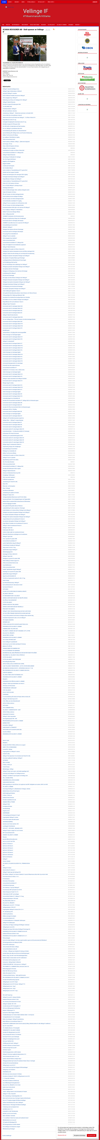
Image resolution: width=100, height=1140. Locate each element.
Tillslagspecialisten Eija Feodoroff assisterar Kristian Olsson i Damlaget (19, 1060)
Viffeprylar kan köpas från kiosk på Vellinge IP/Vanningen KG (16, 929)
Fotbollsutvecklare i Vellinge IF (9, 108)
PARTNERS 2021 (6, 622)
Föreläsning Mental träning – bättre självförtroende (14, 975)
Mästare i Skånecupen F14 (9, 1010)
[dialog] (77, 1131)
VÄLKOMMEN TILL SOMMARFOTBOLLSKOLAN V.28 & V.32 (16, 966)
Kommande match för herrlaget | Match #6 (12, 426)
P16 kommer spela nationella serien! (11, 819)
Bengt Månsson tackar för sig (9, 119)
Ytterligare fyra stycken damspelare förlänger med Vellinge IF (16, 282)
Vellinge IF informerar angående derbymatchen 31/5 (14, 1054)
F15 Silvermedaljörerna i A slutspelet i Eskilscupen (14, 920)
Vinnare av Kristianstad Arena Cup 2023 (11, 472)
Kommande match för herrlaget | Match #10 (12, 396)
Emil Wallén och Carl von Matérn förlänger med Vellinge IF (16, 299)
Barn (23, 2)
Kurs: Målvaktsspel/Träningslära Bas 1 (11, 1082)
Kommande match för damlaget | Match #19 (13, 323)
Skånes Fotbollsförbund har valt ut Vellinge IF (13, 1102)
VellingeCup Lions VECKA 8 (9, 1069)
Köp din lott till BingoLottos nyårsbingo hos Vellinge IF (15, 264)
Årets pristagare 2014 (7, 1089)
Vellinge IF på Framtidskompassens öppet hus (13, 418)
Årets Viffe (5, 483)
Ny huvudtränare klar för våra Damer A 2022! (12, 584)
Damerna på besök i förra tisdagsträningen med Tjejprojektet (16, 499)
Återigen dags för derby (8, 383)
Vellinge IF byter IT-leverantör (9, 304)
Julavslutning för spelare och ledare (11, 492)
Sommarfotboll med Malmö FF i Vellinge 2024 (13, 242)
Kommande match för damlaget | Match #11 (13, 380)
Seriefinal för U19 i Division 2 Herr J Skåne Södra (13, 369)
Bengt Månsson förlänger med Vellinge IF (12, 179)
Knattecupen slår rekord (8, 530)
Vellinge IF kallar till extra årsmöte (10, 315)
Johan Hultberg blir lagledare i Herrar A (11, 290)
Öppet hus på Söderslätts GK (9, 576)
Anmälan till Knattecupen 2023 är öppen (12, 468)
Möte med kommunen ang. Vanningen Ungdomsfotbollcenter (16, 1098)
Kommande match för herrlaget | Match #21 (12, 312)
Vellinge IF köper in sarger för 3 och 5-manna (13, 830)
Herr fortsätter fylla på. (8, 168)
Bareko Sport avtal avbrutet (9, 1087)
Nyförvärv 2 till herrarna (8, 854)
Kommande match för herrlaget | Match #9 (12, 404)
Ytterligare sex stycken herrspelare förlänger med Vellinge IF (16, 512)
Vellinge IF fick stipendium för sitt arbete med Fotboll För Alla (16, 755)
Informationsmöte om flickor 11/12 (11, 876)
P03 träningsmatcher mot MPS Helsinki (11, 1124)
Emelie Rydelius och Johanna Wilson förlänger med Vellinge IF (17, 510)
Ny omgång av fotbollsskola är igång (11, 137)
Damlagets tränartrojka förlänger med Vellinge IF (14, 176)
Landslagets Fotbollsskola (9, 826)
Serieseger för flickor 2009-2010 (10, 554)
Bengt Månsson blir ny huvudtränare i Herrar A (13, 301)
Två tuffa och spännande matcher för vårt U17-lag (14, 578)
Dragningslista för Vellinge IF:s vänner (11, 751)
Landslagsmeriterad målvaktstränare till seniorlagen (14, 260)
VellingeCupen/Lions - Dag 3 (9, 986)
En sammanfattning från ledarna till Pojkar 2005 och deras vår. (16, 696)
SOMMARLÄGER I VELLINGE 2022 (10, 628)
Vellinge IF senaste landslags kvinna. (11, 89)
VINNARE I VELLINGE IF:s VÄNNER (10, 834)
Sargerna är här (6, 810)
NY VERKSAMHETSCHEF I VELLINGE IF (11, 595)
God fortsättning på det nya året (10, 262)
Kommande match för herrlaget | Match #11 (12, 389)
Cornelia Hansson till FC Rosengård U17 (12, 1006)
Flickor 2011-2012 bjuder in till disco (11, 183)
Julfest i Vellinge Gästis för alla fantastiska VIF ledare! (15, 1091)
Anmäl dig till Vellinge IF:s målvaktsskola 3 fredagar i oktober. (16, 788)
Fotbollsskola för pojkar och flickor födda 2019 (13, 249)
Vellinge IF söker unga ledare (9, 716)
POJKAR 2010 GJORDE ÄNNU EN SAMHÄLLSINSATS (14, 591)
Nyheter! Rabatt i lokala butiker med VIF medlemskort (15, 957)
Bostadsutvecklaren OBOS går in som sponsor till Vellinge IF (16, 207)
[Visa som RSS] (53, 29)
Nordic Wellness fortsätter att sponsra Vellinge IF (14, 95)
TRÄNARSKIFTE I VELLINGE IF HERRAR (11, 1030)
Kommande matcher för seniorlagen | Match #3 (13, 440)
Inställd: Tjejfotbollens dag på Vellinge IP (12, 569)
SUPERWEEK (5, 694)
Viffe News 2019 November (9, 685)
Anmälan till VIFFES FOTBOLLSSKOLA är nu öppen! (14, 745)
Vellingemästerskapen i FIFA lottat (10, 898)
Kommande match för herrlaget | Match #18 (12, 339)
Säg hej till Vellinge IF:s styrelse (10, 93)
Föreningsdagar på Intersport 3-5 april (11, 815)
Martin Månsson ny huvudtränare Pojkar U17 (12, 1021)
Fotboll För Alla (6, 753)
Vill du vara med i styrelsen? (9, 477)
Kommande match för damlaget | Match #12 (13, 374)
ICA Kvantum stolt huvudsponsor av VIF (11, 959)
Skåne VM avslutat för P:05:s (9, 973)
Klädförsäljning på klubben (9, 793)
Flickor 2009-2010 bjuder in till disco (11, 146)
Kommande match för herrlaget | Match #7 (12, 422)
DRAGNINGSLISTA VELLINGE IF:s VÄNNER (12, 626)
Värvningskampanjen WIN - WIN (10, 718)
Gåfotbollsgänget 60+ (8, 551)
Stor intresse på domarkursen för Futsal (12, 1001)
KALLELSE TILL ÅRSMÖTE (8, 633)
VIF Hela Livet (41, 2)
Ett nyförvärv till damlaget (8, 275)
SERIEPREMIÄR (6, 813)
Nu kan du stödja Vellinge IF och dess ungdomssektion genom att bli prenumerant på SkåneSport (25, 940)
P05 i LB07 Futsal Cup (7, 995)
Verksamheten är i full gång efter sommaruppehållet (14, 332)
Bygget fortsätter (6, 163)
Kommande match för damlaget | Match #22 (13, 306)
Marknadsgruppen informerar (9, 968)
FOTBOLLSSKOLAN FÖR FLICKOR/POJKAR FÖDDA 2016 (15, 624)
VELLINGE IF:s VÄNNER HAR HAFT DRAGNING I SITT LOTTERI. (16, 630)
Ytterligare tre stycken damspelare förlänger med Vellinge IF (16, 255)
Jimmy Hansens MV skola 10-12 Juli (11, 1056)
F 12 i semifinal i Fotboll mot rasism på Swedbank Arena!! (15, 1117)
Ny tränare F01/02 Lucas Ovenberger (11, 1036)
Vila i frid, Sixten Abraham (8, 462)
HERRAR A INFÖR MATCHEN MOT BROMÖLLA (13, 606)
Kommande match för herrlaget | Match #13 (12, 376)
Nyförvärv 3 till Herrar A (8, 852)
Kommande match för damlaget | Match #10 (13, 387)
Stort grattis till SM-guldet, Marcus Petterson (13, 505)
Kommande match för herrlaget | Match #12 (12, 385)
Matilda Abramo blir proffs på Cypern (11, 791)
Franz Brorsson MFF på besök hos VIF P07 (12, 889)
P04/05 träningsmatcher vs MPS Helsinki (12, 1052)
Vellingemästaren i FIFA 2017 (9, 907)
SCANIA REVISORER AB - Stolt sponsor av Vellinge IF (14, 964)
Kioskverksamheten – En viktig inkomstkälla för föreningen (16, 431)
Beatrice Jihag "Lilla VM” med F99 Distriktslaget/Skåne (15, 955)
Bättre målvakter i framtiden (9, 1115)
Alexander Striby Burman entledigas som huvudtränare (15, 534)
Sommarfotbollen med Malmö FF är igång (12, 200)
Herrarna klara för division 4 (9, 870)
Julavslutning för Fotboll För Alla (10, 481)
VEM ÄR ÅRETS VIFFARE (8, 635)
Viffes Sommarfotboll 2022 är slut (10, 562)
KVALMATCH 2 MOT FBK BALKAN (10, 1111)
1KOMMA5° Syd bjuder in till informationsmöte (13, 216)
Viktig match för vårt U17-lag (9, 547)
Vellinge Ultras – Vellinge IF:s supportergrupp (13, 420)
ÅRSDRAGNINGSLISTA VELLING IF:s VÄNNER (13, 720)
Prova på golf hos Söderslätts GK (10, 233)
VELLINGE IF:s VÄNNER (8, 786)
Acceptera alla (91, 1135)
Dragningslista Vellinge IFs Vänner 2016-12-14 (13, 909)
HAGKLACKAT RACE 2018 (8, 782)
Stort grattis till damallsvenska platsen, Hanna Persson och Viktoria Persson (20, 293)
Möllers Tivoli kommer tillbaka (9, 453)
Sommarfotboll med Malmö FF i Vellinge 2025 (13, 152)
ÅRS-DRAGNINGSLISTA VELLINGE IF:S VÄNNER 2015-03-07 (16, 977)
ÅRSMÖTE (5, 679)
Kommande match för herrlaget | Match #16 (12, 350)
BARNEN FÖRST (6, 723)
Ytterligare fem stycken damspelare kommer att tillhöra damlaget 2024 (18, 251)
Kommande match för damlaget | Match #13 (13, 361)
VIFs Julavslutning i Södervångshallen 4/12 (12, 1096)
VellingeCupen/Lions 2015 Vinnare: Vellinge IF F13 (14, 984)
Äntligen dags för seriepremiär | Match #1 (12, 444)
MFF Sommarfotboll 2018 (8, 832)
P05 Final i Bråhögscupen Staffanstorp (11, 1008)
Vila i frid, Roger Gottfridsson (9, 159)
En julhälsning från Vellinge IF (9, 273)
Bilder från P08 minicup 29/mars (10, 970)
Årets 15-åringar (6, 488)
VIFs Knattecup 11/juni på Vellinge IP (11, 887)
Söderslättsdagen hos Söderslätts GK (11, 398)
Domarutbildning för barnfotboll (10, 225)
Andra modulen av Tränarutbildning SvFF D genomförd (15, 170)
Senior (9, 2)
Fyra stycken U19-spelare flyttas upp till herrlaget (14, 257)
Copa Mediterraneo (7, 565)
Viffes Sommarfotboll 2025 (9, 139)
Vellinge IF (5, 859)
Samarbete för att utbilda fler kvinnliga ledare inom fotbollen (16, 297)
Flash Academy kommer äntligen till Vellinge (13, 196)
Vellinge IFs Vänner (7, 867)
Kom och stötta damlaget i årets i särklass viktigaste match (16, 189)
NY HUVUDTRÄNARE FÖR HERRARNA (11, 650)
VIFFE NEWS (5, 589)
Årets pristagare (6, 938)
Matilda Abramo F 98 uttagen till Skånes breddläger (14, 1104)
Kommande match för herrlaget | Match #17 (12, 343)
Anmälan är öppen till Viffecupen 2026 (11, 124)
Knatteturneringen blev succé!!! (9, 1047)
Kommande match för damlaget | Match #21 (13, 308)
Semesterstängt (6, 808)
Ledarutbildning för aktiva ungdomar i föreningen (14, 508)
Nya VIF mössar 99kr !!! (8, 1025)
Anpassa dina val (62, 1135)
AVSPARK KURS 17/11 (8, 1109)
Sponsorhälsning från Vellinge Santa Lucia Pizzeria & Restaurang (17, 132)
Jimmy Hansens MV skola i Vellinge (11, 946)
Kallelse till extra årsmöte (8, 797)
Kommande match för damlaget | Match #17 (13, 336)
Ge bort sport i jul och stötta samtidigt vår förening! (14, 644)
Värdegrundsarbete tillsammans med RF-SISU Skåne (14, 497)
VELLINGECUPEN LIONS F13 (9, 900)
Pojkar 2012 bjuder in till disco (9, 192)
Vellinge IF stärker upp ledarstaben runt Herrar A (13, 683)
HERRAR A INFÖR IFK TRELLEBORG (10, 604)
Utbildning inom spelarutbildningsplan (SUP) (13, 435)
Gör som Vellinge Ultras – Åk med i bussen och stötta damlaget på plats (19, 319)
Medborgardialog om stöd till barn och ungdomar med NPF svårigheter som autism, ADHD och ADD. (25, 784)
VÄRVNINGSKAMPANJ (8, 821)
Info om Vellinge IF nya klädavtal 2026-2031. (12, 128)
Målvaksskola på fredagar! (9, 1128)
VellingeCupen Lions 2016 (8, 927)
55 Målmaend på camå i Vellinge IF (10, 1043)
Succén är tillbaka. (7, 731)
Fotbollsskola (31, 2)
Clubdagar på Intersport (8, 187)
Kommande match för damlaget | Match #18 (13, 325)
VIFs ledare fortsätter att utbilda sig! (11, 1080)
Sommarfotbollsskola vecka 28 (10, 949)
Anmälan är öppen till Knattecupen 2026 (12, 104)
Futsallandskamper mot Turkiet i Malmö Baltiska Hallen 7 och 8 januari (18, 1014)
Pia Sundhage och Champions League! (11, 1126)
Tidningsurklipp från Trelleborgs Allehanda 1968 (13, 295)
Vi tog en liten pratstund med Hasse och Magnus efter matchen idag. (18, 615)
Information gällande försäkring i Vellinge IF (12, 758)
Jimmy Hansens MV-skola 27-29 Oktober (12, 1034)
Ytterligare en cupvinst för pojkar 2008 (11, 558)
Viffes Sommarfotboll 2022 (9, 567)
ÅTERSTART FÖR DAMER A (9, 608)
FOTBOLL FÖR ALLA (7, 764)
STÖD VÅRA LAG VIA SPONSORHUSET (11, 701)
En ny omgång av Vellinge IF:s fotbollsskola (12, 209)
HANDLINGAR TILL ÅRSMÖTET (10, 727)
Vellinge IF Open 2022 (7, 527)
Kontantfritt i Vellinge (7, 749)
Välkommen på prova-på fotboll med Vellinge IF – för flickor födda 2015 (19, 117)
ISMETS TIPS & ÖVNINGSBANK (9, 747)
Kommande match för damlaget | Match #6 (12, 424)
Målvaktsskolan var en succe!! (9, 1120)
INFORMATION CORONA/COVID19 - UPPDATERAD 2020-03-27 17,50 (18, 668)
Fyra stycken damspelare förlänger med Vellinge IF (14, 288)
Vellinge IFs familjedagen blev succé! (11, 1038)
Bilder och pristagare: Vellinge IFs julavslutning (13, 1019)
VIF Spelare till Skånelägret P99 (10, 1122)
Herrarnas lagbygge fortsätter (9, 503)
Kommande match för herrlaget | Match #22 (12, 310)
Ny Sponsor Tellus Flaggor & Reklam (11, 1012)
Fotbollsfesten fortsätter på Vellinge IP (11, 545)
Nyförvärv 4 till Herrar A (8, 850)
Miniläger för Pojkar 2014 (8, 494)
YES (3, 865)
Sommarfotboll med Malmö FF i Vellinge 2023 (13, 466)
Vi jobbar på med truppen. (8, 165)
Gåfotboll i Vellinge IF (7, 227)
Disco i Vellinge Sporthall (8, 214)
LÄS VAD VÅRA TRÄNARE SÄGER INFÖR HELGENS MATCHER (16, 613)
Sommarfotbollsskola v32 (8, 918)
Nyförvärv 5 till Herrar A (8, 848)
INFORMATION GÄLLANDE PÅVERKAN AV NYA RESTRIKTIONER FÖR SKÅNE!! (20, 652)
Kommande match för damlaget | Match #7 (12, 415)
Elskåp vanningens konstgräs (9, 916)
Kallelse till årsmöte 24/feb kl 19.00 (10, 999)
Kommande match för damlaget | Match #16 (13, 345)
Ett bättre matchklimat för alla (9, 799)
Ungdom (16, 2)
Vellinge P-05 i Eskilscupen (9, 922)
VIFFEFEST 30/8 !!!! (7, 1049)
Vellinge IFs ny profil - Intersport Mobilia (11, 997)
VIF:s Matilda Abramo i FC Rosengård (11, 1028)
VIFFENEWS (5, 760)
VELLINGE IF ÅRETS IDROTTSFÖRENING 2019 (13, 674)
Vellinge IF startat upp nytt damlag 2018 (11, 872)
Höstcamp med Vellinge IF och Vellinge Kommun (14, 773)
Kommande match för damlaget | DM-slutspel (13, 220)
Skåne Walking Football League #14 (11, 560)
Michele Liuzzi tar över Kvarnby (10, 1113)
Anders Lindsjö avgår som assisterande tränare (13, 532)
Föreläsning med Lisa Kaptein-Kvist (11, 1106)
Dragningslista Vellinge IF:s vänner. (10, 817)
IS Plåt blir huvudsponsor (8, 479)
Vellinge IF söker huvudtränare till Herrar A (12, 525)
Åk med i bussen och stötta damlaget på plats (13, 194)
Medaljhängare (6, 330)
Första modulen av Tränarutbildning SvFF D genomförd (15, 181)
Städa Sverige (6, 580)
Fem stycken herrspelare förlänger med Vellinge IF (14, 514)
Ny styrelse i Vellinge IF (8, 725)
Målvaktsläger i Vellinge (8, 769)
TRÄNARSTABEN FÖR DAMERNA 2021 (11, 648)
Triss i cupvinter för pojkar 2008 (10, 538)
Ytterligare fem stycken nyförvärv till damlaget (13, 229)
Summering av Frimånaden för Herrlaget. (12, 157)
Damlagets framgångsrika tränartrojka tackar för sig (14, 121)
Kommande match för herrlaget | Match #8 (12, 411)
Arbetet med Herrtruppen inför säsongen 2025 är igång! (15, 174)
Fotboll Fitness (6, 766)
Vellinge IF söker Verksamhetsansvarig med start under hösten (17, 611)
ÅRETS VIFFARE (6, 762)
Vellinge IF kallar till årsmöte (9, 102)
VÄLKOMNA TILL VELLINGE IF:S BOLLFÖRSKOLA (14, 655)
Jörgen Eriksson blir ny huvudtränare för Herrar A (14, 519)
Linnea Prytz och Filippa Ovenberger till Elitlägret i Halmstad (16, 924)
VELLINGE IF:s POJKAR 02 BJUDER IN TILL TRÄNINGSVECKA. (16, 863)
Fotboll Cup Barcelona (8, 913)
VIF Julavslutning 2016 (8, 911)
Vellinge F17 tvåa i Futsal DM (9, 1093)
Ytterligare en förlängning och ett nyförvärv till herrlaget (15, 271)
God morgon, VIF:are (7, 143)
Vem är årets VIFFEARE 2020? (9, 639)
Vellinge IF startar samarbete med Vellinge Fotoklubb (15, 378)
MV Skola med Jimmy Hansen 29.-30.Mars (12, 1074)
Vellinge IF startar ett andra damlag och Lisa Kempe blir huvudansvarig (18, 253)
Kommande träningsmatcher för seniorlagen (13, 363)
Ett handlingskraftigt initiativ (9, 661)
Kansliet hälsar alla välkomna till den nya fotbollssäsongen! (16, 953)
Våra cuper (51, 2)
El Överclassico (6, 878)
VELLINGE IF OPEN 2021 (8, 593)
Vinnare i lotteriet (6, 861)
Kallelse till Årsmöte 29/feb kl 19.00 (11, 933)
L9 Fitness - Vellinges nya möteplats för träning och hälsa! (16, 951)
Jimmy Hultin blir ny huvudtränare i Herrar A (12, 115)
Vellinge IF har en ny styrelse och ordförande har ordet (15, 203)
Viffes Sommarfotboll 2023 (9, 464)
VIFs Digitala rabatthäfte (8, 619)
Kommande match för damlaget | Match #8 (12, 402)
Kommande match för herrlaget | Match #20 (12, 321)
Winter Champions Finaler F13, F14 (10, 891)
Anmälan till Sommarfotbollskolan (10, 1063)
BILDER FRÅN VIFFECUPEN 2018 (10, 839)
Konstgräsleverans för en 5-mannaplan (11, 1017)
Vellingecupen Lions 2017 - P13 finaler (11, 905)
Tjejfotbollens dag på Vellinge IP (10, 549)
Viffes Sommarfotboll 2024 (9, 240)
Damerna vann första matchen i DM (11, 823)
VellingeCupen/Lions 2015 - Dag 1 (10, 990)
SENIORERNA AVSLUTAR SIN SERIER (11, 780)
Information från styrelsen (8, 881)
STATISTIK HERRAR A (7, 672)
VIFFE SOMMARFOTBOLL (8, 707)
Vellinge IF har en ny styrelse (9, 148)
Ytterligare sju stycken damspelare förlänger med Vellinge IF (16, 266)
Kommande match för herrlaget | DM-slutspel (13, 231)
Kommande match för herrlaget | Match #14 (12, 358)
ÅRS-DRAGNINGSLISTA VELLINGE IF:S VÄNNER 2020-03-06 (16, 670)
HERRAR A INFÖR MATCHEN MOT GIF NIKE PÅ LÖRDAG (15, 598)
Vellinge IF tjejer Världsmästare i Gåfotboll (12, 91)
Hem (4, 2)
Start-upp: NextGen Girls (8, 1041)
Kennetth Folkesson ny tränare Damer (11, 1045)
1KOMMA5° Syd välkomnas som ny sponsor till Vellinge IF (16, 222)
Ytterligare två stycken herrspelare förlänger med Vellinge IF (16, 279)
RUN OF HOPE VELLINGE (8, 692)
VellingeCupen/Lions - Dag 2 (9, 988)
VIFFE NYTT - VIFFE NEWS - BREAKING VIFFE (12, 828)
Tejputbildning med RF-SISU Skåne (10, 459)
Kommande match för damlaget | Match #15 (13, 347)
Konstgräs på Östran (7, 806)
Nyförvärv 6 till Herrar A (8, 845)
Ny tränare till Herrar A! (8, 587)
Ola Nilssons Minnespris (8, 490)
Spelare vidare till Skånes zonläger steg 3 (12, 1058)
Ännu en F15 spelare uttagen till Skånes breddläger (14, 1100)
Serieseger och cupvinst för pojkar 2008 (12, 571)
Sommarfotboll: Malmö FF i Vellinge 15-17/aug (13, 896)
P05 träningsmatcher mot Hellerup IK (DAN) (12, 942)
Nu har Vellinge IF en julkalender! (10, 641)
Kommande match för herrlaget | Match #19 (12, 328)
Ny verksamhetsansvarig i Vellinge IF (11, 582)
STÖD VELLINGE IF (7, 690)
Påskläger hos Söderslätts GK (9, 451)
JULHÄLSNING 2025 (7, 106)
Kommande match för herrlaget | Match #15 (12, 356)
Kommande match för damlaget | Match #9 (12, 393)
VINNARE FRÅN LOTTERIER (9, 802)
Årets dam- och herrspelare (9, 486)
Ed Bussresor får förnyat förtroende (11, 433)
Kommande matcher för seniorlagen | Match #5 (13, 429)
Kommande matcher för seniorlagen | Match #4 (13, 437)
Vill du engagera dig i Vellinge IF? (10, 97)
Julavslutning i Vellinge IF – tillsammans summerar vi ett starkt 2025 (18, 113)
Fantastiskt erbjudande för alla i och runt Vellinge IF (14, 617)
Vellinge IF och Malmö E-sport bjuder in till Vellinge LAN (15, 775)
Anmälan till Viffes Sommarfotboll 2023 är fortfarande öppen (16, 407)
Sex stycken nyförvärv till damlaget (10, 268)
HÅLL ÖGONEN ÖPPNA (8, 777)
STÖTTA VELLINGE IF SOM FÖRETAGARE (12, 659)
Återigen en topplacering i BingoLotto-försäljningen (14, 218)
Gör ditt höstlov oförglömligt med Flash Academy (14, 126)
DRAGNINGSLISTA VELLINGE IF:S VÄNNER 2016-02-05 (15, 931)
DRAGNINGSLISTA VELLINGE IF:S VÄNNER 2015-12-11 (15, 935)
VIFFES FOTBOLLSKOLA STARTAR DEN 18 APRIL (13, 663)
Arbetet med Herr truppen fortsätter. (11, 172)
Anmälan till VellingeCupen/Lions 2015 (11, 1032)
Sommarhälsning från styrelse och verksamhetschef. (14, 130)
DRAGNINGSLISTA (7, 1071)
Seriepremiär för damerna (8, 714)
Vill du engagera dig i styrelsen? (10, 238)
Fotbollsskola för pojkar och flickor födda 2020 (13, 150)
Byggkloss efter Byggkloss (9, 161)
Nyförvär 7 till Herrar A (7, 843)
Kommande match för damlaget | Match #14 (13, 354)
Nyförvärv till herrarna (7, 856)
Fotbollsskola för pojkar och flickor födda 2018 (13, 455)
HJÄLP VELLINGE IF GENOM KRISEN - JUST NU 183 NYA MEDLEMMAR (18, 666)
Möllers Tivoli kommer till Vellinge (10, 135)
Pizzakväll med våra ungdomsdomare (11, 365)
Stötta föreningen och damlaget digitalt (11, 334)
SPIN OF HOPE (6, 740)
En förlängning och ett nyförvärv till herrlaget (12, 286)
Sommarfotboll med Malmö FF (10, 367)
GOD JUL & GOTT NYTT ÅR (9, 841)
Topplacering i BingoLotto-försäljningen (12, 446)
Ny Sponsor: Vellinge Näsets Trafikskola (12, 962)
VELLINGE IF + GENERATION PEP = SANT (12, 709)
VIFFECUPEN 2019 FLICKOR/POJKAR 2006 (12, 729)
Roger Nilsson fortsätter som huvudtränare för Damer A (15, 523)
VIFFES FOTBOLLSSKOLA (8, 703)
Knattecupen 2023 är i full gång (10, 409)
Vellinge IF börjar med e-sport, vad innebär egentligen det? (16, 771)
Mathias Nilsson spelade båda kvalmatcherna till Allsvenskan (16, 501)
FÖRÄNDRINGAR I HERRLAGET (10, 687)
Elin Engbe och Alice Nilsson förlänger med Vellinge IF (15, 277)
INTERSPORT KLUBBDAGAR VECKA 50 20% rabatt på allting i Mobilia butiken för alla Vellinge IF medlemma (26, 1023)
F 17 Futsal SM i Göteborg (8, 1078)
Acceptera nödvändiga (79, 1135)
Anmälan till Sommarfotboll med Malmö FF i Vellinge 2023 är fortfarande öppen (20, 400)
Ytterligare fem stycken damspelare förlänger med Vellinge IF (16, 516)
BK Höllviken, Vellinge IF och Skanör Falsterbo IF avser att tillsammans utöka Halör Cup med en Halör (25, 874)
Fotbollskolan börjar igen (8, 885)
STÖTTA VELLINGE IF (7, 602)
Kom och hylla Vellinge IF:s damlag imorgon (12, 185)
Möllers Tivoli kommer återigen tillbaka (11, 211)
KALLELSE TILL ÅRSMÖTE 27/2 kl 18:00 (11, 1085)
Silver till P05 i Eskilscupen (8, 944)
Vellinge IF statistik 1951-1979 (9, 1003)
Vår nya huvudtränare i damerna (10, 110)
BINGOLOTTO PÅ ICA (7, 646)
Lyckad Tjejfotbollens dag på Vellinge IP (12, 543)
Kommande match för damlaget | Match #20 (13, 317)
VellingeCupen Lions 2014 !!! (9, 1065)
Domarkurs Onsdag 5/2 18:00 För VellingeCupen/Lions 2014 (16, 1076)
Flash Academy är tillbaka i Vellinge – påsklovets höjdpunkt (16, 141)
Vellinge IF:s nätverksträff (8, 341)
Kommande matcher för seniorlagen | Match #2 (13, 442)
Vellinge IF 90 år (6, 804)
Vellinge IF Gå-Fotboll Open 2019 (10, 698)
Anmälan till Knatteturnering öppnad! (11, 979)
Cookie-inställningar (6, 1135)
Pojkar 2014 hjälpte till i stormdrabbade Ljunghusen (14, 244)
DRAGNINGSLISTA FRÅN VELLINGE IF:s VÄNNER (13, 681)
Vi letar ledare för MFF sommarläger (11, 894)
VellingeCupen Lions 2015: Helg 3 (10, 981)
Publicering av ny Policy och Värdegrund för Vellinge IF (15, 100)
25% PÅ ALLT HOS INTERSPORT (10, 600)
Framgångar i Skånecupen (9, 475)
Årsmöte (5, 837)
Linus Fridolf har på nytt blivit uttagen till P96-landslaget (15, 1067)
